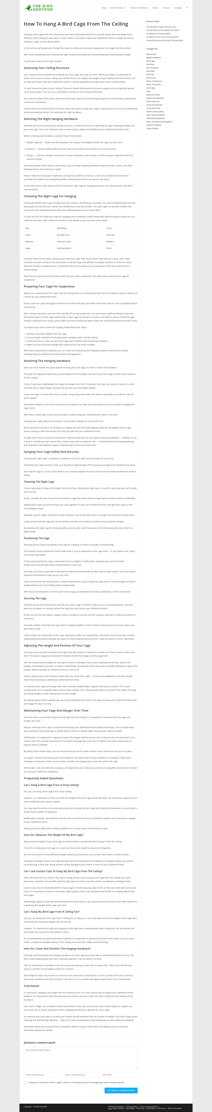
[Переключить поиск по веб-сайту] (187, 7)
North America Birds (155, 111)
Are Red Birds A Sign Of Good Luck (161, 27)
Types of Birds (152, 128)
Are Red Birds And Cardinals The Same (163, 30)
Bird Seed (151, 71)
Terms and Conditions (149, 1106)
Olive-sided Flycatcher (156, 115)
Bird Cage (151, 61)
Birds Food (151, 78)
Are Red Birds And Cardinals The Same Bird (165, 40)
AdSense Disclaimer (116, 1106)
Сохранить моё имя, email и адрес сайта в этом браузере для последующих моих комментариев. (76, 1082)
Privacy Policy (132, 1106)
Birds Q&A (151, 88)
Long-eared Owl (153, 108)
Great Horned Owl (154, 105)
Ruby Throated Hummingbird (159, 121)
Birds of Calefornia (154, 81)
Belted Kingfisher (154, 57)
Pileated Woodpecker (156, 118)
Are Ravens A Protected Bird (158, 33)
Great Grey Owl (153, 101)
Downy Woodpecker (155, 98)
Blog (148, 91)
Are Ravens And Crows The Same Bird (162, 37)
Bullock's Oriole (153, 94)
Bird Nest (150, 64)
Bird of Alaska (152, 67)
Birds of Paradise (154, 84)
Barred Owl (151, 54)
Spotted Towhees (154, 125)
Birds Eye (150, 74)
